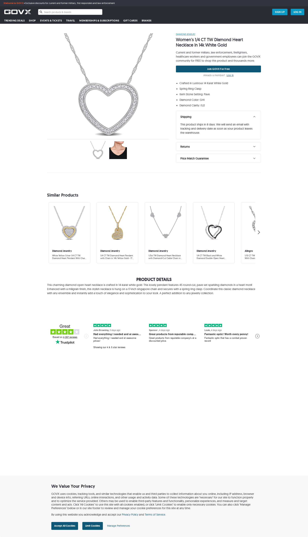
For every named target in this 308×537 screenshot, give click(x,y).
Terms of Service (155, 514)
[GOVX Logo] (17, 12)
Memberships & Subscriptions (99, 20)
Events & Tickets (51, 20)
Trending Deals (14, 20)
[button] (218, 116)
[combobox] (70, 12)
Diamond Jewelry (185, 34)
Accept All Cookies (64, 525)
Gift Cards (130, 20)
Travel (70, 20)
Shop (32, 20)
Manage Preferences (118, 525)
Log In (230, 75)
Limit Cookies (92, 525)
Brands (147, 20)
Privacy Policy (130, 514)
